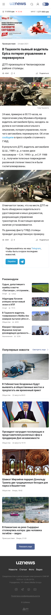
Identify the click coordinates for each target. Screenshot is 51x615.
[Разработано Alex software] (25, 609)
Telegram (36, 248)
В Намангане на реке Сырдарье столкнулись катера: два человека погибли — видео (22, 530)
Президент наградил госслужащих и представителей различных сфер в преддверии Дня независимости (23, 434)
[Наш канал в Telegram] (22, 589)
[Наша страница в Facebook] (28, 589)
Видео (39, 569)
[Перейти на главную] (18, 3)
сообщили (8, 137)
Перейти (12, 261)
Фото (31, 569)
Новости (13, 569)
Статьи (23, 569)
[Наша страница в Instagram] (16, 589)
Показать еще (25, 547)
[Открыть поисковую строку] (31, 4)
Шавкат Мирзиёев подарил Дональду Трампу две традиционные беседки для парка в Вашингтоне (25, 482)
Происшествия (9, 44)
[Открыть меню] (3, 4)
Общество (6, 395)
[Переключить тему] (45, 4)
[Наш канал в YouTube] (35, 589)
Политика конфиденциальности (25, 596)
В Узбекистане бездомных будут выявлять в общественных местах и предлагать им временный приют (23, 387)
